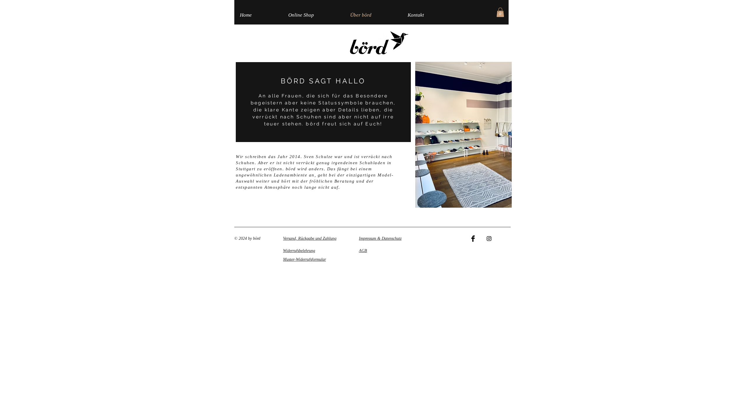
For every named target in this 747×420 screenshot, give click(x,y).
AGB (363, 251)
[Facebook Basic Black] (473, 238)
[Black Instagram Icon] (489, 238)
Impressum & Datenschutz (380, 238)
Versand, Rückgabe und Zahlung (309, 238)
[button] (500, 12)
